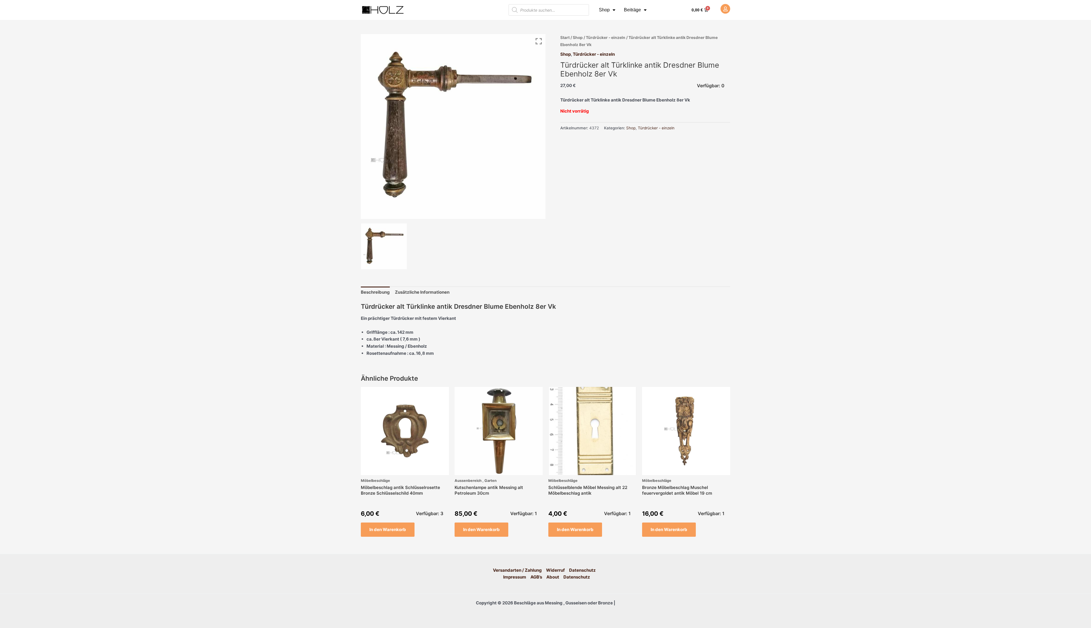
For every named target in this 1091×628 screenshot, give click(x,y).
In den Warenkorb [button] (387, 529)
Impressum (514, 577)
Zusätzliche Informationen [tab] (422, 292)
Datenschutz (582, 570)
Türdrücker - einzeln (605, 37)
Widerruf (555, 570)
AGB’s (536, 577)
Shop (604, 9)
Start (565, 37)
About (552, 577)
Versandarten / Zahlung (517, 570)
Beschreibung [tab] (375, 292)
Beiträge (632, 9)
